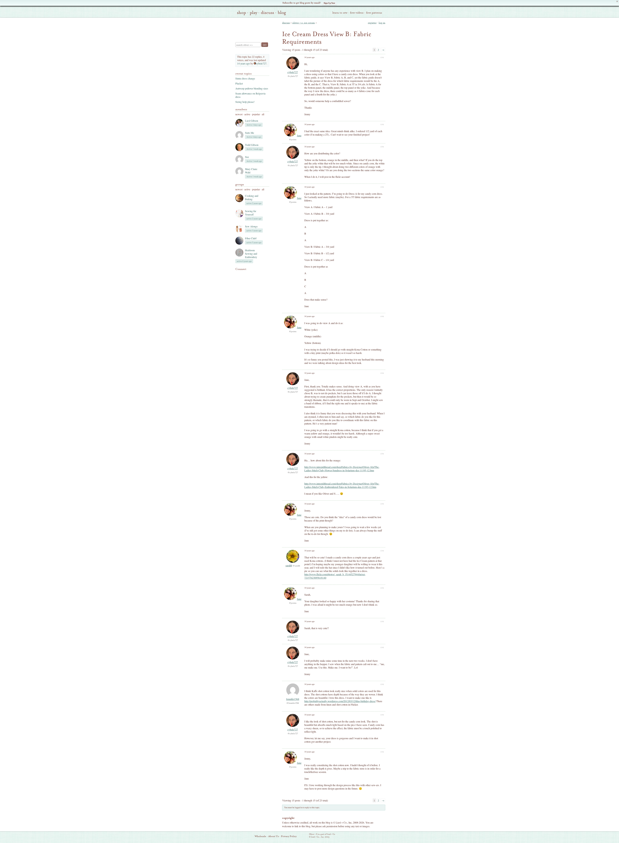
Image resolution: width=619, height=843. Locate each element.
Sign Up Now (329, 2)
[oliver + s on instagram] (259, 274)
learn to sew (339, 13)
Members (241, 109)
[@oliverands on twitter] (254, 274)
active (247, 114)
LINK (382, 57)
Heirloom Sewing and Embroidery (251, 254)
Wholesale (260, 836)
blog (282, 12)
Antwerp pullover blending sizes (251, 88)
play (253, 12)
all (263, 114)
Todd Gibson (251, 144)
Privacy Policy (289, 836)
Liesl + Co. (304, 836)
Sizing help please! (245, 101)
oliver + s (251, 27)
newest (238, 114)
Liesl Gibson (251, 120)
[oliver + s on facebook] (248, 274)
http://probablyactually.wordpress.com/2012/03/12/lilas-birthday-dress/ (340, 701)
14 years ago (243, 63)
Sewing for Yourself (250, 212)
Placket (239, 83)
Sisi (247, 157)
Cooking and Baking (251, 197)
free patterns (374, 13)
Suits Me (249, 132)
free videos (357, 13)
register (372, 22)
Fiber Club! (251, 238)
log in (382, 22)
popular (256, 114)
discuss (267, 12)
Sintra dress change (245, 78)
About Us (273, 836)
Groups (239, 184)
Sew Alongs (251, 226)
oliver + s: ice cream (303, 22)
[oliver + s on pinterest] (237, 274)
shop (241, 12)
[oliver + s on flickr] (243, 274)
